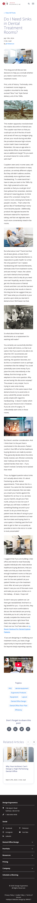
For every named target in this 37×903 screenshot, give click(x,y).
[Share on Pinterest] (28, 729)
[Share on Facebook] (9, 729)
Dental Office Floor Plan (18, 705)
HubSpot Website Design (14, 899)
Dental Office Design (18, 701)
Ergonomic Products (18, 693)
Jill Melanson (10, 44)
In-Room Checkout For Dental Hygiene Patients (17, 629)
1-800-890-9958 (11, 814)
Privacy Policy (9, 895)
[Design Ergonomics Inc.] (12, 3)
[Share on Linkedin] (15, 729)
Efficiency (18, 710)
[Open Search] (29, 4)
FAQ (10, 688)
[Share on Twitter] (22, 729)
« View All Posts (10, 13)
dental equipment (21, 688)
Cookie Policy (20, 895)
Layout (24, 697)
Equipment (14, 697)
